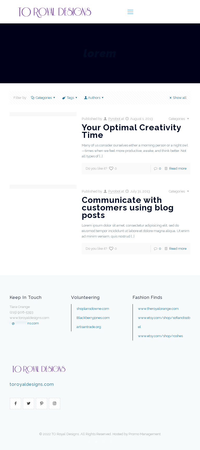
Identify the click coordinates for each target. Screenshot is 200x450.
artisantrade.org (89, 327)
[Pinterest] (103, 442)
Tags (70, 98)
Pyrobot (114, 119)
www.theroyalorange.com (158, 309)
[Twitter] (96, 442)
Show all (179, 98)
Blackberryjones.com (93, 318)
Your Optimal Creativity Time (131, 131)
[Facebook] (89, 442)
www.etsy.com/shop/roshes (160, 336)
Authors (94, 98)
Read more (177, 168)
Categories (44, 98)
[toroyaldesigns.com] (54, 11)
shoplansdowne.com (93, 309)
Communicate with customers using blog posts (128, 207)
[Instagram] (110, 442)
